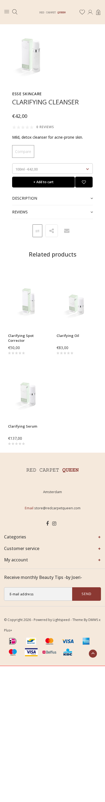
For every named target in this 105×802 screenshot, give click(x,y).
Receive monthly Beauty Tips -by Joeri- (43, 577)
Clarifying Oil (68, 335)
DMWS (93, 619)
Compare (23, 151)
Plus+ (8, 630)
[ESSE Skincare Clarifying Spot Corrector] (28, 303)
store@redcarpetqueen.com (57, 508)
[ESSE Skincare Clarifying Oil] (77, 303)
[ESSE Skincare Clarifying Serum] (28, 393)
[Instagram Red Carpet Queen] (54, 523)
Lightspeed (61, 619)
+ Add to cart (43, 182)
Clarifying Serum (22, 426)
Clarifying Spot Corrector (21, 338)
